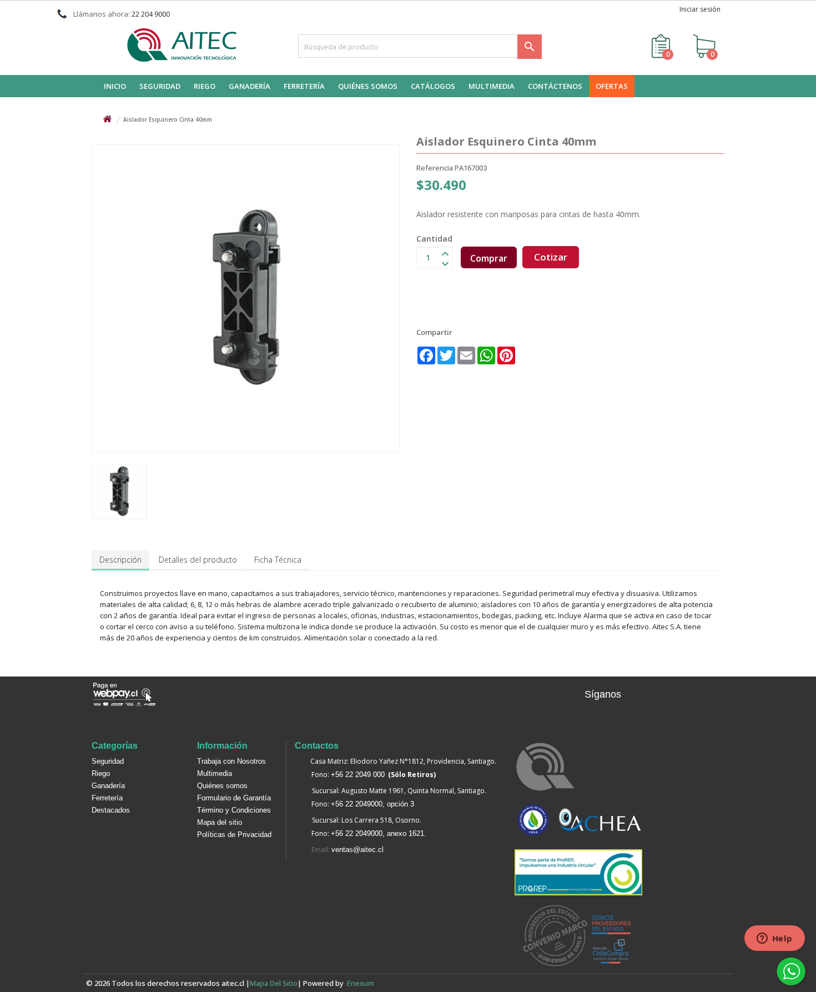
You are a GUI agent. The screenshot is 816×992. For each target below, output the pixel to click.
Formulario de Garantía (234, 798)
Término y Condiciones (234, 810)
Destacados (111, 810)
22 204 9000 (151, 14)
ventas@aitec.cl (357, 849)
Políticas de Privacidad (234, 834)
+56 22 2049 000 (358, 774)
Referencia (434, 168)
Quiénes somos (222, 785)
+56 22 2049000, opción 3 (372, 804)
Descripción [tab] (120, 559)
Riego (101, 773)
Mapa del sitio (219, 822)
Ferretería (107, 798)
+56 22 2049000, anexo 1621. (378, 833)
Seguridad (108, 761)
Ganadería (108, 785)
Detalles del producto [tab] (198, 559)
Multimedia (214, 773)
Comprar (488, 258)
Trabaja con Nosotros (231, 761)
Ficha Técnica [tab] (277, 559)
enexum (362, 983)
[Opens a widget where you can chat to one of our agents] (774, 939)
